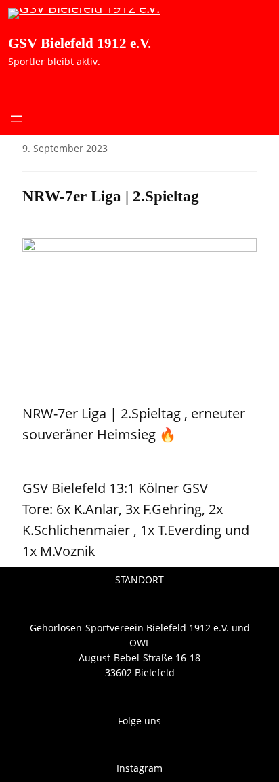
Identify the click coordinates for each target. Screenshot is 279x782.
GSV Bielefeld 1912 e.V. (79, 43)
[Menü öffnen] (16, 119)
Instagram (139, 768)
